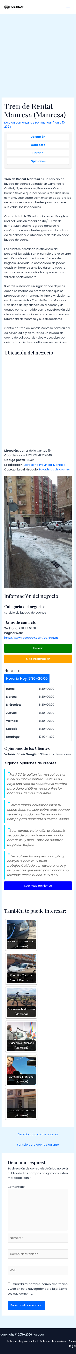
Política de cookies (53, 1341)
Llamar (38, 648)
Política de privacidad (22, 1341)
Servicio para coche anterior (38, 1134)
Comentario (17, 1187)
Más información (38, 659)
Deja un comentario (18, 123)
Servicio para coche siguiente (38, 1145)
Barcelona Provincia (38, 465)
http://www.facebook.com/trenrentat (31, 638)
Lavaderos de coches (54, 469)
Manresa (59, 465)
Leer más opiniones (38, 886)
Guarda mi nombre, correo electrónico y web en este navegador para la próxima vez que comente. (38, 1288)
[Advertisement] (38, 53)
